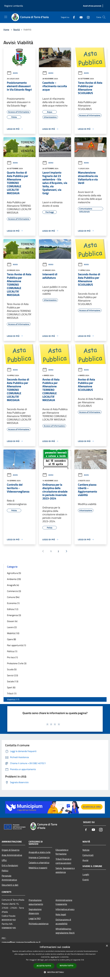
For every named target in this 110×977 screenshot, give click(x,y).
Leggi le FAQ (35, 918)
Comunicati (88, 855)
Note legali (61, 914)
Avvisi (15, 73)
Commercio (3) (14, 591)
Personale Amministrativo (9, 877)
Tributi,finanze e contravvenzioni (63, 861)
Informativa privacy (65, 909)
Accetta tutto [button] (44, 966)
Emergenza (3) (14, 615)
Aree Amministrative (12, 855)
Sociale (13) (12, 681)
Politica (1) (12, 651)
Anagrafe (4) (13, 585)
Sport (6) (11, 687)
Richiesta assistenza (38, 923)
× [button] (107, 946)
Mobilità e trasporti (38, 867)
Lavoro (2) (12, 627)
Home (6, 29)
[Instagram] (87, 17)
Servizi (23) (12, 675)
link (82, 960)
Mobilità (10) (13, 633)
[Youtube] (80, 17)
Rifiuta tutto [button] (66, 965)
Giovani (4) (12, 621)
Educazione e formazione (62, 851)
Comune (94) (13, 597)
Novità (16, 29)
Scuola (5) (11, 669)
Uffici (4, 860)
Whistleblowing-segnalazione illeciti (65, 930)
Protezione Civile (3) (16, 663)
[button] (55, 972)
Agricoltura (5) (14, 573)
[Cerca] (104, 17)
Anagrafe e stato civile (39, 852)
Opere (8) (11, 639)
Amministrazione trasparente (64, 902)
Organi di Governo (10, 850)
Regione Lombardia (13, 5)
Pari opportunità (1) (16, 645)
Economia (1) (13, 603)
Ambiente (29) (14, 579)
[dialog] (55, 960)
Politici (5, 870)
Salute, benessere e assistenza (65, 870)
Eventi (85, 879)
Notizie (85, 850)
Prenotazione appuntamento (36, 902)
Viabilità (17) (13, 699)
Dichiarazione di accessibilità (63, 921)
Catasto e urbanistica (39, 862)
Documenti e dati (10, 885)
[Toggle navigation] (5, 17)
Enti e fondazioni (10, 865)
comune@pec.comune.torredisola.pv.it (21, 942)
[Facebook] (73, 17)
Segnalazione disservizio (35, 911)
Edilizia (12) (12, 609)
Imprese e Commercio (39, 857)
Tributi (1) (11, 693)
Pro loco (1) (12, 657)
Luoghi (85, 874)
